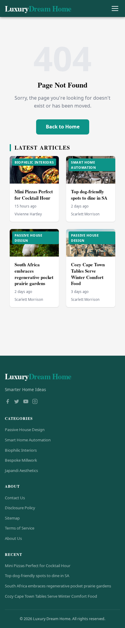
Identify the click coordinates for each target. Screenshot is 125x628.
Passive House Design (25, 429)
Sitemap (12, 518)
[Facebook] (7, 402)
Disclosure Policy (20, 507)
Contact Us (15, 497)
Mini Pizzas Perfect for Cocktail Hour (34, 194)
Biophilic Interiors (21, 450)
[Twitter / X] (16, 402)
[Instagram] (35, 402)
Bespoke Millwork (21, 460)
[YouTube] (26, 402)
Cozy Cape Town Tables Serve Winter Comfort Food (88, 274)
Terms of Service (19, 528)
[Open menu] (115, 8)
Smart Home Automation (28, 440)
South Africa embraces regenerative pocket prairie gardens (34, 274)
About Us (13, 538)
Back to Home (62, 126)
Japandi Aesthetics (21, 470)
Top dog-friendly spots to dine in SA (89, 194)
